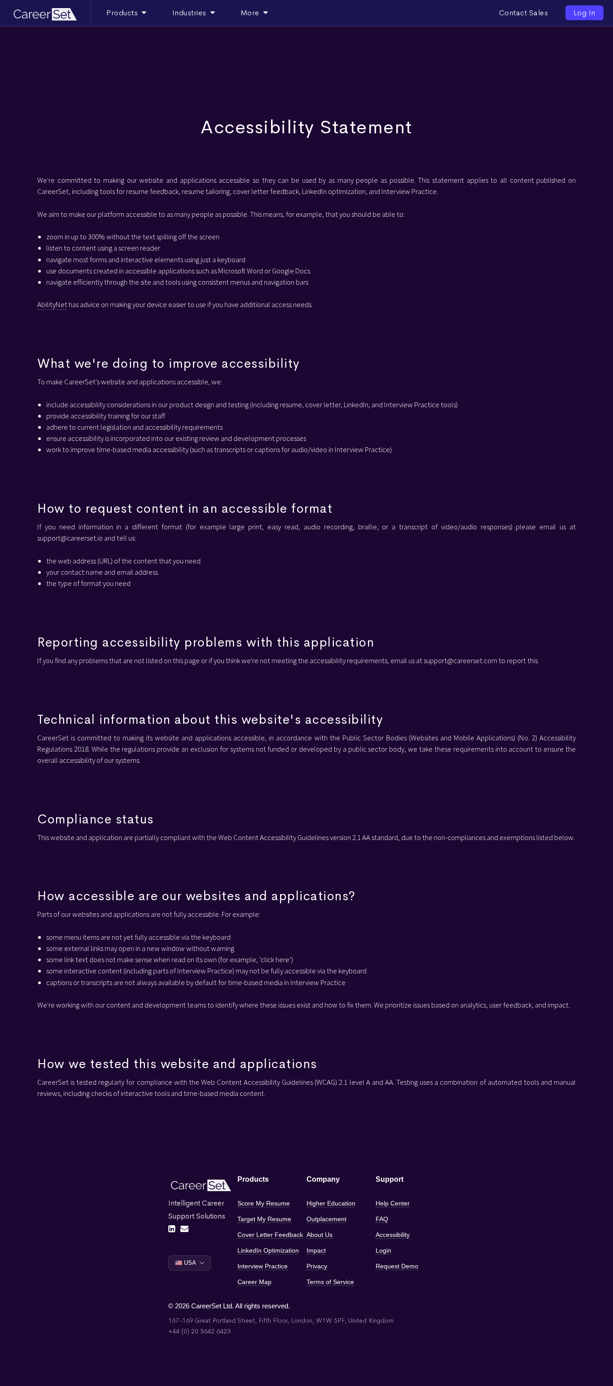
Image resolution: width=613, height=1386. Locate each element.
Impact (316, 1250)
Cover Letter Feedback (270, 1234)
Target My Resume (264, 1219)
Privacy (316, 1266)
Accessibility (393, 1234)
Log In (584, 13)
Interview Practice (262, 1266)
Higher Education (330, 1203)
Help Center (393, 1203)
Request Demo (397, 1266)
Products (124, 13)
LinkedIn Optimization (268, 1250)
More (252, 13)
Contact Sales (523, 13)
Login (383, 1250)
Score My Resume (263, 1203)
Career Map (254, 1281)
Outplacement (326, 1219)
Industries (191, 13)
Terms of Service (330, 1281)
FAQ (382, 1219)
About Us (319, 1234)
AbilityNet (52, 304)
